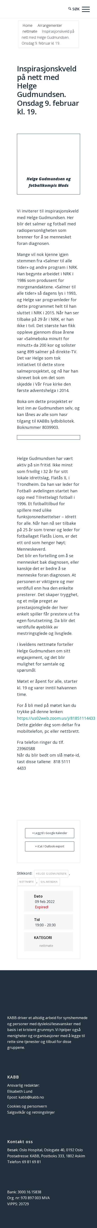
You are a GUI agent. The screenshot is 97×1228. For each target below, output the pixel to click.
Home (28, 25)
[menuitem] (72, 9)
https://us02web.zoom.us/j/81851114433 (56, 718)
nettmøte (30, 31)
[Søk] (72, 9)
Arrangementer (50, 25)
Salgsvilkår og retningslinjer (31, 1112)
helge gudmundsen (51, 873)
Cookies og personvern (27, 1106)
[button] (85, 9)
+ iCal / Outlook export (49, 846)
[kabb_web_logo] (40, 9)
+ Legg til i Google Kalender (49, 833)
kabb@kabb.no (31, 1097)
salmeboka (49, 881)
